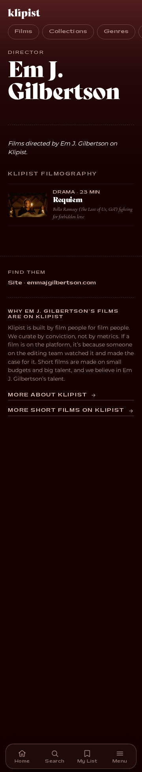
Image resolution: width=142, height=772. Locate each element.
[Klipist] (25, 14)
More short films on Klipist (66, 410)
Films (23, 31)
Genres (116, 31)
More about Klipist (47, 395)
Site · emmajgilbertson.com (52, 283)
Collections (68, 31)
